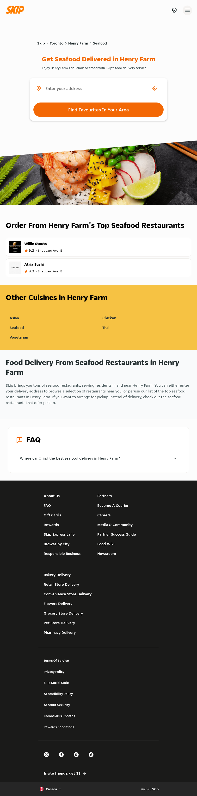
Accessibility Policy (58, 694)
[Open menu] (187, 10)
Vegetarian (19, 337)
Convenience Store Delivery (68, 594)
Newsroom (106, 553)
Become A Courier (113, 505)
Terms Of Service (56, 660)
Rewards (51, 524)
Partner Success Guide (116, 534)
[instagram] (78, 758)
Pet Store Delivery (59, 622)
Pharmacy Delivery (60, 632)
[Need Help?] (174, 10)
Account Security (57, 705)
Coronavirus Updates (59, 716)
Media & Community (115, 524)
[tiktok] (92, 758)
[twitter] (48, 758)
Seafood (100, 43)
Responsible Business (62, 553)
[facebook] (63, 758)
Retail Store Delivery (61, 584)
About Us (52, 495)
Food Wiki (106, 543)
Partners (104, 495)
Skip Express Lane (59, 534)
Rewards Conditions (59, 727)
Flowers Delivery (58, 603)
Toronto (56, 43)
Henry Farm (78, 43)
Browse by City (56, 543)
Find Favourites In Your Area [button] (98, 110)
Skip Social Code (56, 682)
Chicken (109, 318)
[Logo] (16, 10)
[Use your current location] (154, 88)
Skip (41, 43)
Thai (105, 327)
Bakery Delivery (57, 574)
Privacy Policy (54, 671)
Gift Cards (52, 515)
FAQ (47, 505)
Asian (14, 318)
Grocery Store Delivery (63, 613)
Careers (104, 515)
